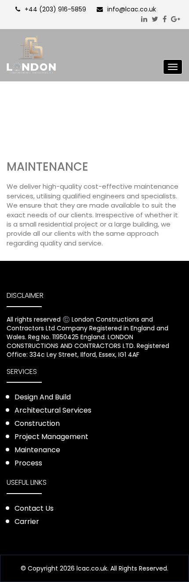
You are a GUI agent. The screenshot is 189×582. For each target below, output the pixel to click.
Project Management (51, 437)
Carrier (27, 521)
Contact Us (34, 508)
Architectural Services (53, 410)
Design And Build (43, 397)
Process (28, 463)
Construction (37, 423)
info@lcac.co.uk (131, 9)
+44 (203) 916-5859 (55, 9)
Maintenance (37, 450)
